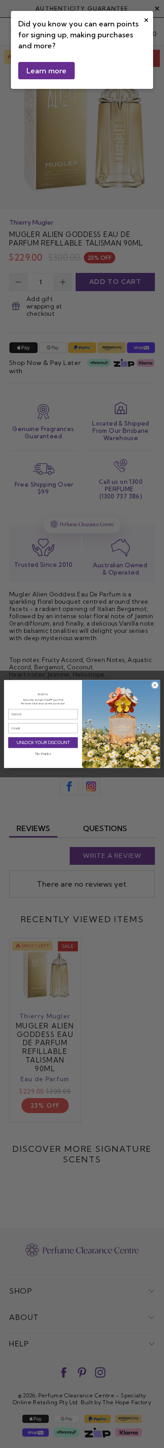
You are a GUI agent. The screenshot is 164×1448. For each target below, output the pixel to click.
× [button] (146, 19)
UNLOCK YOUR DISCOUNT (43, 742)
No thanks (43, 754)
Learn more (46, 70)
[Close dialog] (154, 685)
